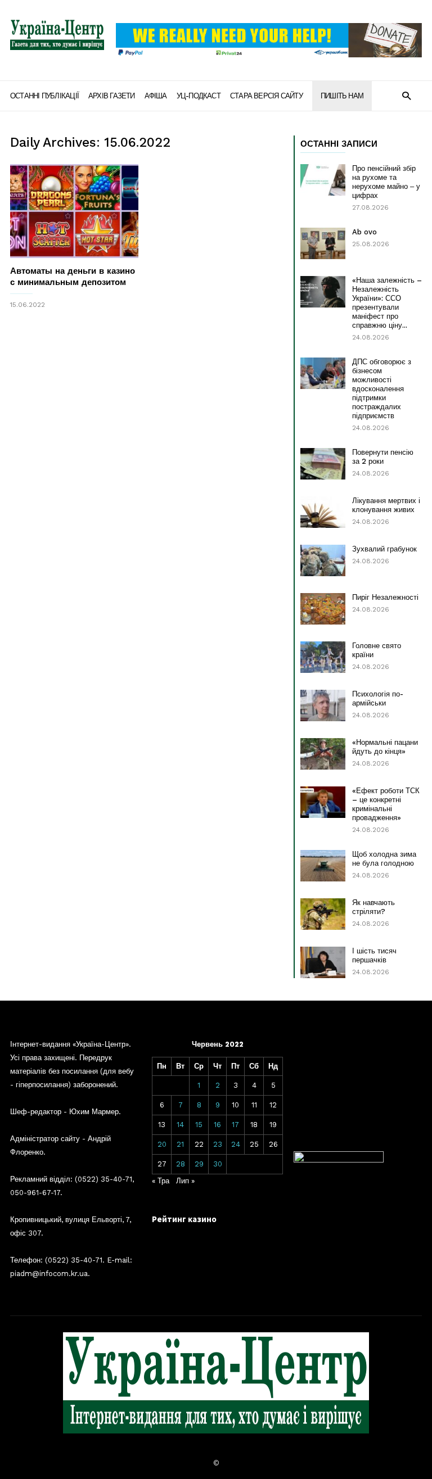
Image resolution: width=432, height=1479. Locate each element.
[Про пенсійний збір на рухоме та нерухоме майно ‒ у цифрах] (322, 180)
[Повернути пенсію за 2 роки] (322, 464)
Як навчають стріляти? (373, 907)
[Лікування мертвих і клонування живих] (322, 512)
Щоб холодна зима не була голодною (384, 858)
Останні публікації (44, 96)
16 (217, 1124)
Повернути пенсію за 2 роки (382, 456)
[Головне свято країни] (322, 657)
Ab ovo (364, 232)
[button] (406, 95)
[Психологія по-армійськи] (322, 705)
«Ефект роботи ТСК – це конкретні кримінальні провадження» (386, 804)
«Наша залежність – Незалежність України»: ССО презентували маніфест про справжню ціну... (387, 302)
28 (180, 1164)
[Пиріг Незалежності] (322, 609)
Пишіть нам (342, 96)
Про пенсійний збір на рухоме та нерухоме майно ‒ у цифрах (386, 182)
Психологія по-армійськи (377, 698)
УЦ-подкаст (198, 96)
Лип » (185, 1181)
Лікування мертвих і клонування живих (386, 505)
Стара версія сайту (266, 96)
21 (180, 1144)
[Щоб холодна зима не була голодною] (322, 865)
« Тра (160, 1181)
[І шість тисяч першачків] (322, 962)
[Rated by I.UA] (339, 1160)
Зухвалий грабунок (384, 549)
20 (162, 1144)
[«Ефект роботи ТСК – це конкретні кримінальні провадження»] (322, 802)
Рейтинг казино (184, 1219)
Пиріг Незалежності (385, 597)
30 (217, 1164)
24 (235, 1144)
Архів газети (111, 96)
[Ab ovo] (322, 243)
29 (199, 1164)
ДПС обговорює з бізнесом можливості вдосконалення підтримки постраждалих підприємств (381, 389)
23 (217, 1144)
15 (198, 1124)
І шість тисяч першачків (374, 955)
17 (235, 1124)
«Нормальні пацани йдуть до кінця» (385, 747)
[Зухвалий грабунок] (322, 560)
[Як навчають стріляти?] (322, 914)
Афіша (156, 96)
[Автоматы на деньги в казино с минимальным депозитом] (74, 211)
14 (180, 1124)
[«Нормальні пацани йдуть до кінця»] (322, 754)
